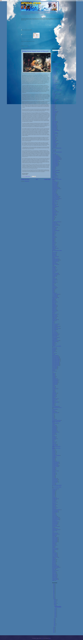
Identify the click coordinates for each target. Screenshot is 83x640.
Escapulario (53, 205)
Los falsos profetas (54, 295)
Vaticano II (53, 569)
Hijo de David (54, 242)
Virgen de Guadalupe (55, 578)
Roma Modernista (54, 438)
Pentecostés (53, 411)
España (53, 208)
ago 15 (55, 612)
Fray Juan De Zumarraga (55, 230)
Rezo (53, 435)
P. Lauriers (53, 387)
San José (53, 476)
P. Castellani (53, 376)
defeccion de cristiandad (55, 170)
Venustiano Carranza (54, 570)
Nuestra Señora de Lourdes (55, 362)
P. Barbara (53, 374)
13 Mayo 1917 (54, 72)
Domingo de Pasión (54, 185)
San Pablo (53, 493)
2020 (54, 591)
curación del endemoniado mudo (56, 159)
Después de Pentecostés (55, 172)
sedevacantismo (54, 528)
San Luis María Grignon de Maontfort (57, 485)
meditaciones (54, 307)
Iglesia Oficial (54, 254)
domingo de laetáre (54, 184)
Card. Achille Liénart (54, 133)
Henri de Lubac (54, 237)
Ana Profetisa (54, 109)
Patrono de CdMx (54, 409)
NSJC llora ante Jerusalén (55, 356)
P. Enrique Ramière (54, 378)
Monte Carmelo (54, 336)
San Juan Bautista (54, 478)
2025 (54, 585)
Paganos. (53, 397)
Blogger (50, 638)
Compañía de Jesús (54, 140)
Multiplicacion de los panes (55, 340)
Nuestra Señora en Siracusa (55, 365)
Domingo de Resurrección (55, 187)
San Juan (53, 477)
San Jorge (53, 475)
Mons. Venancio (54, 331)
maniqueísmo (54, 298)
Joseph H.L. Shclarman (55, 264)
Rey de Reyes (54, 434)
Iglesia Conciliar (54, 252)
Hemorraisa (53, 236)
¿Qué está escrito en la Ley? (56, 63)
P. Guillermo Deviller (54, 383)
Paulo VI (53, 410)
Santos (53, 527)
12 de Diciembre (54, 71)
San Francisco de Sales (55, 466)
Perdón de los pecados (55, 412)
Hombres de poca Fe (55, 248)
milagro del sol (54, 317)
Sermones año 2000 (54, 538)
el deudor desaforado (55, 195)
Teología (53, 551)
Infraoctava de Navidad (55, 256)
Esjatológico (53, 207)
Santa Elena (53, 506)
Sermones (53, 536)
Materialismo (54, 304)
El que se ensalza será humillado (56, 198)
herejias (53, 238)
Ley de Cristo (54, 286)
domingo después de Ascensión (56, 188)
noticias (53, 354)
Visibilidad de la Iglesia (55, 579)
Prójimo (53, 424)
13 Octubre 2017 (54, 74)
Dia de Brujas (54, 174)
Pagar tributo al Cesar (55, 398)
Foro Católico (54, 229)
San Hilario (53, 469)
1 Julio (53, 66)
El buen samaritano (54, 194)
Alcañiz (53, 108)
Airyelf (42, 638)
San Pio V (53, 495)
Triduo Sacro (54, 560)
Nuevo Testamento (54, 366)
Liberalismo (53, 288)
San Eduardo (54, 457)
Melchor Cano (54, 308)
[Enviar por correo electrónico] (32, 176)
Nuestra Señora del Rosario (55, 364)
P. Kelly (53, 385)
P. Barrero (53, 375)
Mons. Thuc (53, 330)
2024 (54, 586)
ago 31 (55, 605)
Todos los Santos (54, 556)
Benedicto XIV (54, 123)
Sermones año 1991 (54, 537)
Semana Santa (54, 530)
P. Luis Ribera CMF (54, 388)
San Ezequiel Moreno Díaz (55, 463)
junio (54, 619)
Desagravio (53, 171)
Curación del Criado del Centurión (56, 158)
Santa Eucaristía (54, 507)
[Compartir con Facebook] (34, 176)
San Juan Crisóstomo (55, 479)
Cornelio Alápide (54, 144)
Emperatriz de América (55, 199)
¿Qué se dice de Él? (54, 64)
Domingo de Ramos (54, 186)
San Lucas (53, 484)
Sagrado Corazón (54, 445)
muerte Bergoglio (54, 338)
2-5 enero (53, 83)
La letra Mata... (54, 276)
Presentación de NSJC (55, 423)
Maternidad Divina (54, 305)
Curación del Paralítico (55, 163)
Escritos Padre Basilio (55, 206)
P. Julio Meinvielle (54, 384)
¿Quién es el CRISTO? (55, 65)
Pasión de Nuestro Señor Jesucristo (56, 407)
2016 (54, 596)
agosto (55, 604)
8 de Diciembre (54, 100)
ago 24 (55, 608)
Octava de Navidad (54, 367)
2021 (54, 590)
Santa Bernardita (54, 504)
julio (54, 618)
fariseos (53, 218)
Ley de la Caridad (54, 287)
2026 (54, 584)
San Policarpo (54, 497)
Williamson (53, 580)
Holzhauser (53, 247)
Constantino (53, 142)
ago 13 (55, 613)
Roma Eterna (54, 437)
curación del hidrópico (55, 160)
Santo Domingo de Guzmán (55, 519)
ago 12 (55, 614)
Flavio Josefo (54, 228)
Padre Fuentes (54, 394)
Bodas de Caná (54, 128)
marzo (55, 623)
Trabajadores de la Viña (55, 557)
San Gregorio (54, 468)
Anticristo (53, 110)
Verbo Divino (53, 571)
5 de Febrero (53, 96)
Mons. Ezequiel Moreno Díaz (56, 326)
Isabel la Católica (54, 263)
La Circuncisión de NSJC (55, 274)
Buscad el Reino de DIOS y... (56, 130)
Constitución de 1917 (55, 143)
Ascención (53, 118)
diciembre (55, 599)
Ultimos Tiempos (54, 568)
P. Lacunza (53, 386)
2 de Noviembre (54, 82)
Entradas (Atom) (27, 181)
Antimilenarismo (54, 112)
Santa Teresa (54, 514)
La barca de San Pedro (55, 273)
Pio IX (53, 413)
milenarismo (53, 318)
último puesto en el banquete (56, 567)
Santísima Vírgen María (55, 517)
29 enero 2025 (54, 91)
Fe (52, 220)
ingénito (53, 257)
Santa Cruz (53, 505)
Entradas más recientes (25, 179)
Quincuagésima (54, 426)
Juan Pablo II (54, 267)
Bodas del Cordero (54, 129)
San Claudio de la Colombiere (56, 455)
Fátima (53, 219)
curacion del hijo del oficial (55, 161)
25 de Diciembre (54, 86)
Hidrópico (53, 241)
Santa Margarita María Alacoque (56, 509)
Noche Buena (54, 351)
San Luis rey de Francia (55, 488)
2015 (54, 597)
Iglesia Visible (54, 255)
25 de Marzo (53, 87)
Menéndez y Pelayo (54, 310)
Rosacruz (53, 439)
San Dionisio (53, 456)
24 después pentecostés (55, 84)
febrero (55, 624)
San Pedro (53, 494)
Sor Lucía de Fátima (54, 548)
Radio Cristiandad (54, 427)
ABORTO (53, 101)
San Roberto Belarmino (55, 498)
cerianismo (53, 139)
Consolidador (54, 141)
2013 (54, 627)
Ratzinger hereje (54, 428)
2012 (54, 628)
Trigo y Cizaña (54, 561)
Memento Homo (54, 309)
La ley (53, 277)
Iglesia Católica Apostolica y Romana (57, 250)
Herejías (53, 239)
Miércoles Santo (54, 315)
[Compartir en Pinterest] (35, 176)
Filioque (53, 226)
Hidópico (53, 240)
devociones (53, 173)
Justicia (53, 272)
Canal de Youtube (54, 132)
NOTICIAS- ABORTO (55, 355)
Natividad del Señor (54, 341)
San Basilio (53, 453)
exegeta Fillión (54, 215)
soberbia (53, 547)
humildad (53, 249)
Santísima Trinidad (54, 516)
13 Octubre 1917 (54, 73)
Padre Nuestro (54, 396)
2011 (54, 629)
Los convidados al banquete (55, 294)
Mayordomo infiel (54, 306)
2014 (54, 598)
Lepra (53, 284)
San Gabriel (53, 467)
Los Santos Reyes (54, 296)
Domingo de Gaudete (55, 183)
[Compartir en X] (33, 176)
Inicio (37, 179)
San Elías (53, 458)
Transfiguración (54, 559)
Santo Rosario (54, 525)
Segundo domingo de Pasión (55, 529)
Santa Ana (53, 503)
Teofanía (53, 550)
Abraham (53, 102)
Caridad (53, 134)
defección (53, 169)
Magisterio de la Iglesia (55, 297)
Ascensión (53, 119)
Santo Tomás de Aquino (55, 526)
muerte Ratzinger (54, 339)
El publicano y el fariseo (55, 197)
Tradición (53, 558)
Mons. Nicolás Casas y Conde (56, 328)
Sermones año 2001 (54, 539)
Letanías (53, 285)
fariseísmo (53, 217)
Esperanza (53, 209)
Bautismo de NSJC (54, 122)
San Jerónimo (54, 474)
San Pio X (53, 496)
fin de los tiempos (54, 227)
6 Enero (53, 97)
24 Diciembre (54, 85)
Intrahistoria (53, 262)
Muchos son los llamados (55, 337)
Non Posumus (54, 353)
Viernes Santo (54, 572)
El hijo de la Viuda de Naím (55, 196)
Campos (53, 131)
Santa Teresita (54, 515)
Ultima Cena (53, 562)
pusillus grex (53, 425)
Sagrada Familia (54, 444)
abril (54, 622)
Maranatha (53, 299)
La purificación (54, 278)
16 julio (53, 76)
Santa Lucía (53, 508)
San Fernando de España (55, 465)
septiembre (55, 603)
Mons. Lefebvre (54, 327)
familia (53, 216)
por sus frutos (54, 419)
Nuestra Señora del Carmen (55, 363)
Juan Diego (53, 266)
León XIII (53, 283)
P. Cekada (53, 377)
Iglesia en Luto (54, 253)
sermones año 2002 (54, 540)
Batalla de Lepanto (54, 121)
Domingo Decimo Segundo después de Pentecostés (35, 51)
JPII (52, 265)
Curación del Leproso (55, 162)
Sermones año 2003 (54, 541)
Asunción (53, 120)
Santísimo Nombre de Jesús (55, 518)
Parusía (53, 405)
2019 (54, 592)
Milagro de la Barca (54, 316)
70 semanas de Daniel (55, 99)
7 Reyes (53, 98)
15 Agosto (53, 75)
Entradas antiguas (47, 179)
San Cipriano (54, 454)
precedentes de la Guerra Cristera (56, 420)
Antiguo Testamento (54, 111)
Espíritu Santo (54, 210)
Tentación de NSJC (54, 549)
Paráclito (53, 404)
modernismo (53, 320)
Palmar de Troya (54, 399)
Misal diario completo (55, 319)
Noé (52, 352)
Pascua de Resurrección (55, 406)
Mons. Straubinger (54, 329)
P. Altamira (53, 373)
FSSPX (53, 231)
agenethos (53, 107)
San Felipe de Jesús (54, 464)
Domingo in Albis (54, 189)
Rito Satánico (54, 436)
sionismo (53, 546)
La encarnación (54, 275)
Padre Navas (54, 395)
